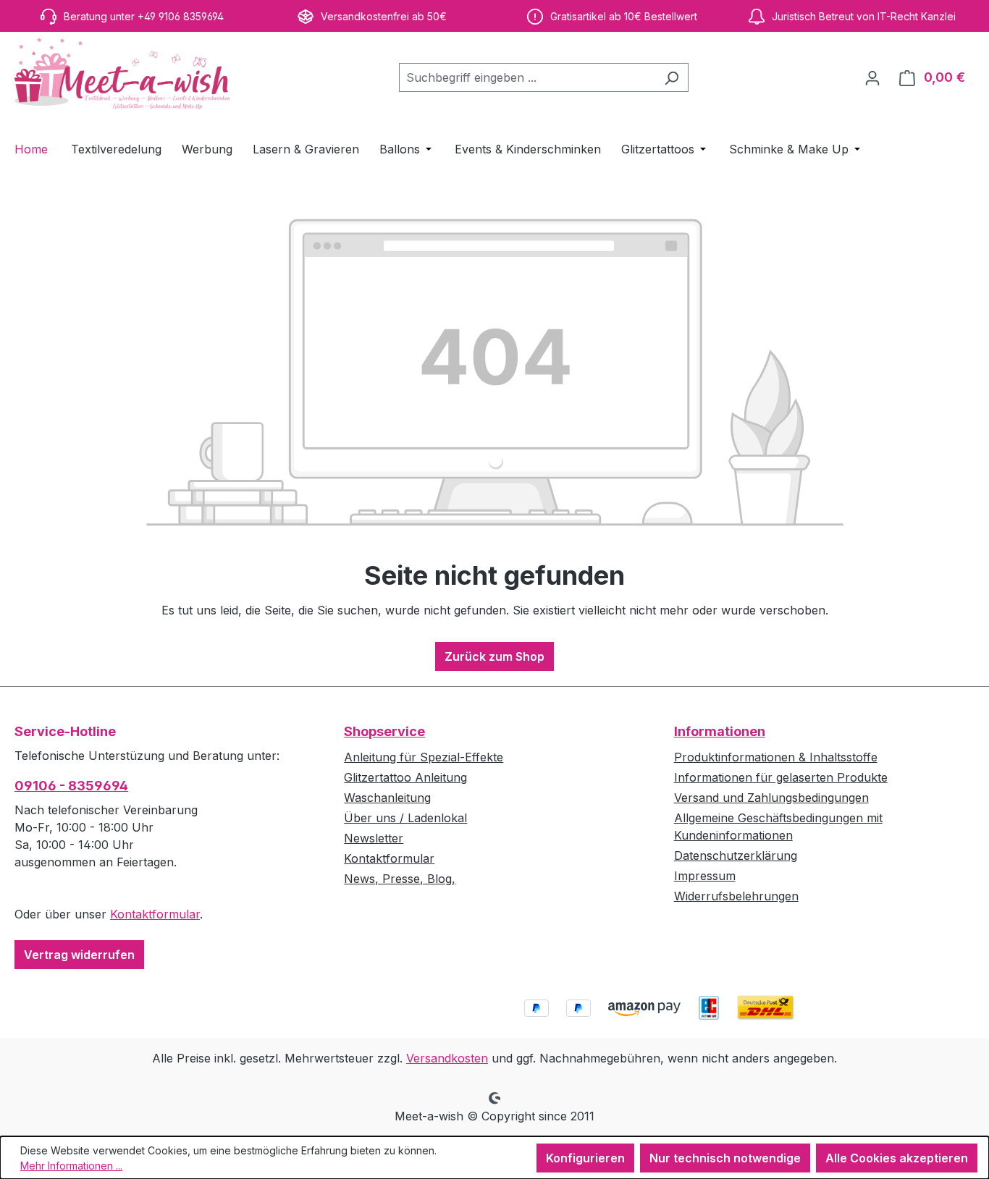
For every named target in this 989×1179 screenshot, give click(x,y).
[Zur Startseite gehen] (123, 74)
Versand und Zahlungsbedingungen (771, 797)
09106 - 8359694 (71, 785)
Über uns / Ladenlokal (405, 818)
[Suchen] (672, 77)
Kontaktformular (155, 914)
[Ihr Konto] (872, 77)
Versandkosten (447, 1058)
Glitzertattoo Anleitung (405, 777)
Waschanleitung (387, 797)
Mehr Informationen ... (71, 1165)
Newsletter (373, 838)
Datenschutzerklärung (735, 855)
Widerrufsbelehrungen (736, 896)
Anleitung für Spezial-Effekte (423, 757)
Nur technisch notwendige (725, 1158)
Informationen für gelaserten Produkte (781, 777)
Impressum (705, 876)
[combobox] (527, 77)
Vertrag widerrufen (79, 954)
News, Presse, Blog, (399, 878)
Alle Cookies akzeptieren (896, 1158)
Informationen (719, 731)
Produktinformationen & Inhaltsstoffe (776, 757)
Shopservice (384, 731)
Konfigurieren (585, 1158)
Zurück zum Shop (494, 656)
